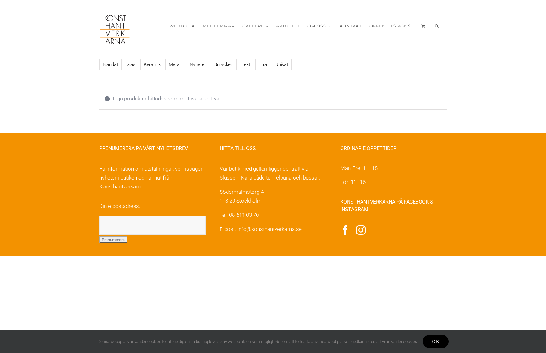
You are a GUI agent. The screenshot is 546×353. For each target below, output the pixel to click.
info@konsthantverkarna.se (269, 229)
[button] (437, 26)
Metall (175, 64)
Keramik (152, 64)
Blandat (110, 64)
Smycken (223, 64)
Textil (246, 64)
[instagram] (361, 230)
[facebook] (345, 230)
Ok (436, 341)
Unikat (281, 64)
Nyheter (198, 64)
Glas (131, 64)
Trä (263, 64)
